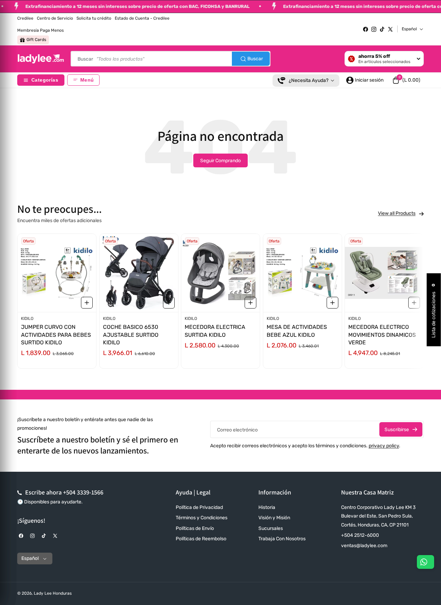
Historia (266, 507)
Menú (87, 80)
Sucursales (270, 528)
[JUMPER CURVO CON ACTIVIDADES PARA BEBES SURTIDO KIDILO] (57, 273)
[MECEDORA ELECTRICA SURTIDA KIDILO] (220, 273)
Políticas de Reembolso (201, 539)
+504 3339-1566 (83, 492)
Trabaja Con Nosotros (282, 539)
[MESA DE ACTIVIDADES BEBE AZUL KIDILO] (302, 273)
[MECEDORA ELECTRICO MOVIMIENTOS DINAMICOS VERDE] (384, 273)
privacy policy (384, 446)
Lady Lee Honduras (53, 593)
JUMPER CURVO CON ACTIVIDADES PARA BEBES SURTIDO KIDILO (56, 335)
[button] (406, 80)
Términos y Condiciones (201, 518)
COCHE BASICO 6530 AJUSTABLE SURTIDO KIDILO (130, 335)
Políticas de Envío (195, 528)
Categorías (44, 80)
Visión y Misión (274, 518)
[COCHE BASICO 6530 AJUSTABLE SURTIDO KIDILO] (139, 273)
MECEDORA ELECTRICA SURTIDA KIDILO (215, 331)
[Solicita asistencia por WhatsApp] (425, 562)
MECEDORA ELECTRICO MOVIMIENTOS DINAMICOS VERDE (382, 335)
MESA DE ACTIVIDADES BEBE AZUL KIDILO (297, 331)
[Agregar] (87, 303)
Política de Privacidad (199, 507)
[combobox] (170, 58)
